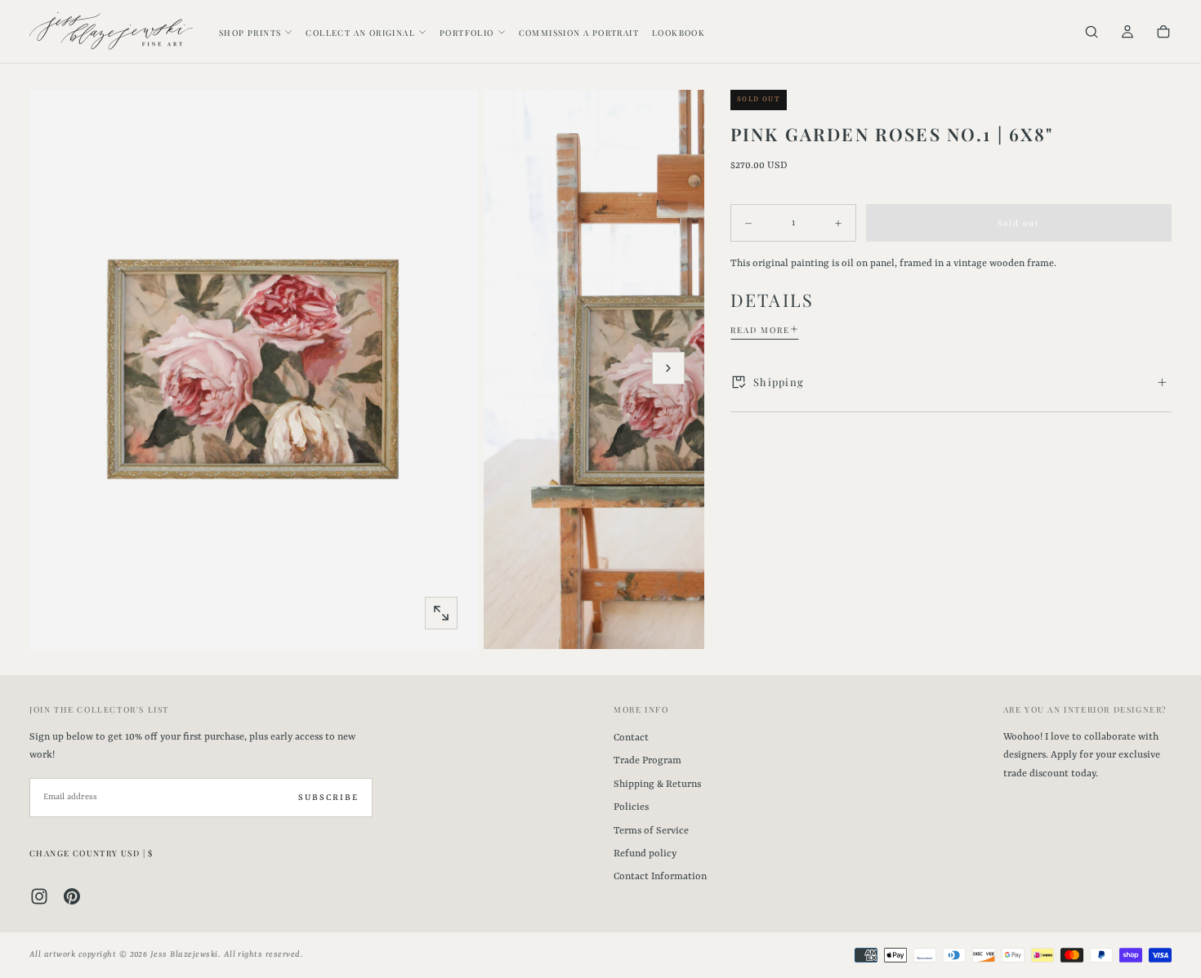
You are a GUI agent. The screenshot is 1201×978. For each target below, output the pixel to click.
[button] (1091, 33)
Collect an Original (360, 32)
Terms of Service (651, 831)
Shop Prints (250, 32)
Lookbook (678, 32)
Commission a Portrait (579, 32)
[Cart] (1163, 33)
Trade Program (647, 761)
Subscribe (328, 797)
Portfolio (467, 32)
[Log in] (1127, 33)
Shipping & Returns (657, 784)
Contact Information (660, 876)
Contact (631, 738)
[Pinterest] (72, 896)
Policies (631, 807)
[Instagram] (39, 896)
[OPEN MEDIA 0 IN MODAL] (441, 613)
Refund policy (645, 854)
